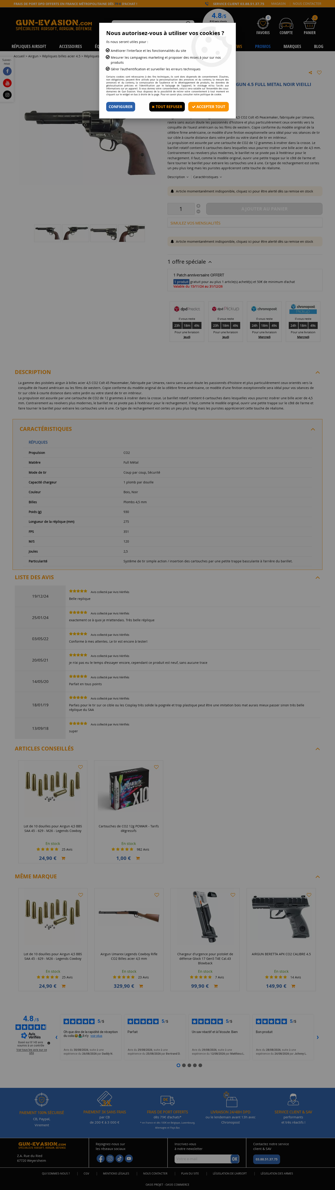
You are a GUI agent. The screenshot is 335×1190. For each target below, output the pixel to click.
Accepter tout (210, 106)
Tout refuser (168, 106)
